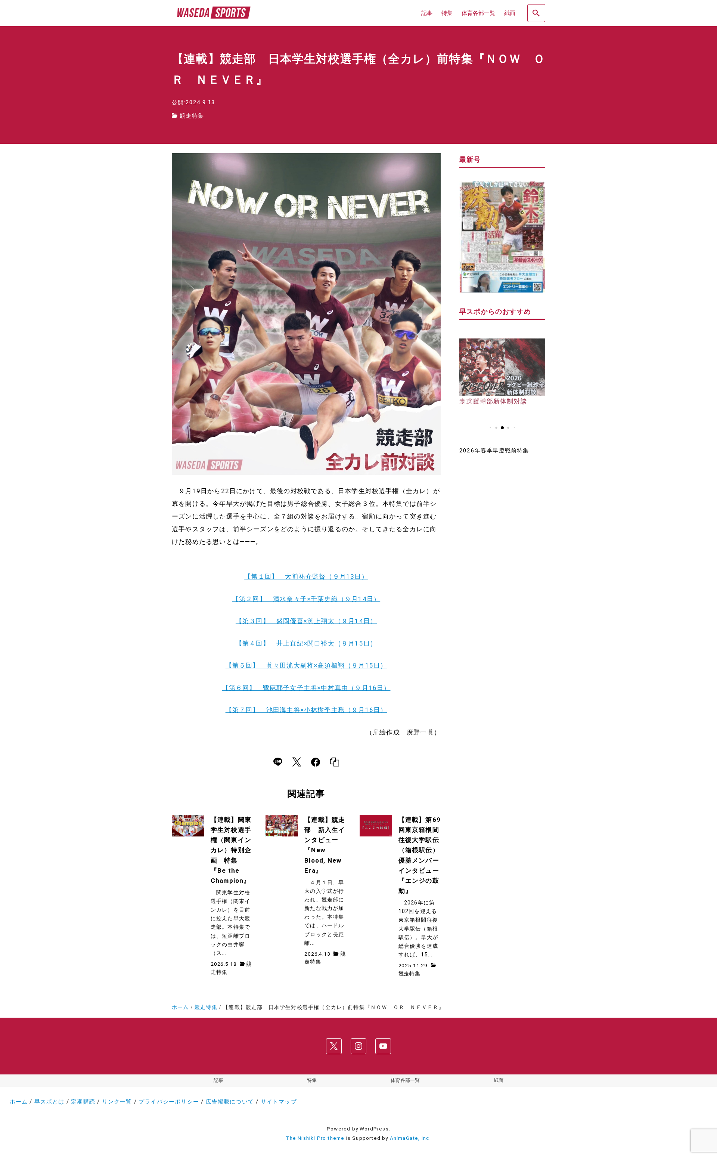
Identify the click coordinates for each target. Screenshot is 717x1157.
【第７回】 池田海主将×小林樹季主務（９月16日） (306, 710)
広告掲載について (230, 1101)
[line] (277, 762)
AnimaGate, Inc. (410, 1138)
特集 (312, 1080)
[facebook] (315, 762)
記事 (218, 1080)
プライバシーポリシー (169, 1101)
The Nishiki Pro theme (315, 1138)
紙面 (498, 1080)
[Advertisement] (502, 581)
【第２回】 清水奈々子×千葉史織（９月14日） (306, 599)
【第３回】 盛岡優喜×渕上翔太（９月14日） (306, 621)
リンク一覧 (117, 1101)
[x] (296, 762)
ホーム (19, 1101)
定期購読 (83, 1101)
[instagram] (358, 1046)
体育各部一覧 (405, 1080)
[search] (536, 13)
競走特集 (192, 115)
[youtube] (383, 1046)
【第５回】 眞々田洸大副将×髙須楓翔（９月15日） (306, 665)
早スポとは (49, 1101)
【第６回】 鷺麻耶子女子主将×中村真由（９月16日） (306, 688)
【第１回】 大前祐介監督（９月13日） (306, 576)
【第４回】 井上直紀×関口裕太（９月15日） (306, 643)
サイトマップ (279, 1101)
